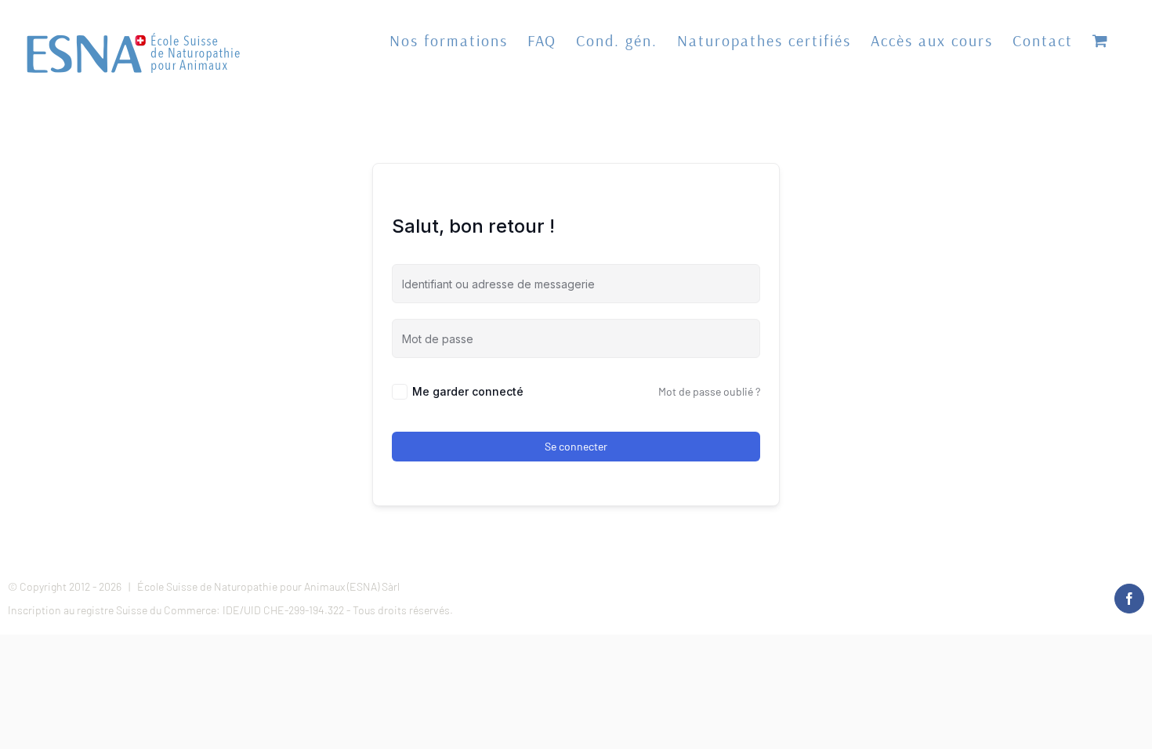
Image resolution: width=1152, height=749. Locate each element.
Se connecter (576, 446)
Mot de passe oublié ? (709, 391)
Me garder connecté (467, 391)
